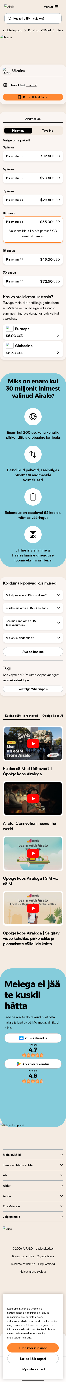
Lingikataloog (46, 1264)
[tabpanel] (33, 205)
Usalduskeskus (45, 1248)
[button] (56, 6)
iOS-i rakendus (36, 1038)
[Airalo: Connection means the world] (33, 798)
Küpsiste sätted (33, 1369)
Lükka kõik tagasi (33, 1359)
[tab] (33, 119)
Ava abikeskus (32, 652)
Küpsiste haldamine (23, 1264)
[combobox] (33, 18)
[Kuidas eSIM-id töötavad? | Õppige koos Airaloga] (33, 743)
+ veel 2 (31, 85)
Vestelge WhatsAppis (33, 689)
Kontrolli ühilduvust (36, 97)
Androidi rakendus (35, 1064)
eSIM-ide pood (12, 30)
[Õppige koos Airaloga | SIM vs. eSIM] (33, 853)
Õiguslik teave (45, 1256)
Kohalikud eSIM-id (39, 30)
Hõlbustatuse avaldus (33, 1271)
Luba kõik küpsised (33, 1348)
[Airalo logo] (12, 6)
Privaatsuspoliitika (23, 1256)
